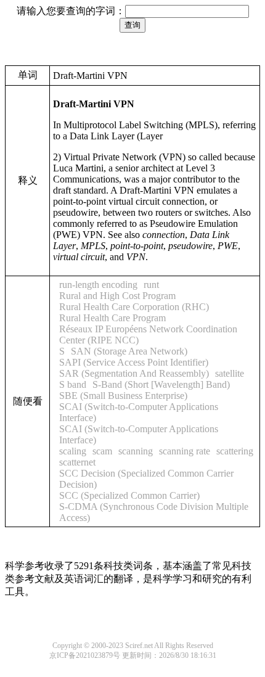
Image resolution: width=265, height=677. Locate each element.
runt (151, 284)
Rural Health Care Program (112, 318)
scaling (72, 451)
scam (102, 451)
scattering (234, 451)
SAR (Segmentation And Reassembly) (134, 373)
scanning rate (184, 451)
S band (72, 384)
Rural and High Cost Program (117, 295)
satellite (229, 373)
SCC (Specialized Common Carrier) (129, 495)
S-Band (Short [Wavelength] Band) (161, 384)
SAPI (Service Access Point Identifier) (133, 362)
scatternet (77, 462)
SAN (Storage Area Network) (129, 351)
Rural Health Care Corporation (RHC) (134, 307)
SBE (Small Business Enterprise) (123, 395)
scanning (135, 451)
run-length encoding (98, 284)
